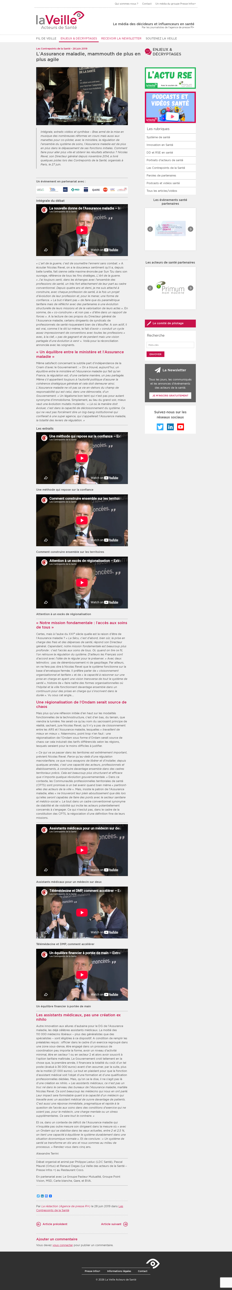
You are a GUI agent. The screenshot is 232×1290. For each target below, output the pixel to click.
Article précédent (55, 1224)
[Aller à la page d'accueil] (60, 20)
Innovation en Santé (160, 145)
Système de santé (158, 137)
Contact (147, 3)
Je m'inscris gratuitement (170, 395)
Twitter (160, 426)
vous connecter (62, 1245)
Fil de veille (46, 38)
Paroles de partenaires (161, 175)
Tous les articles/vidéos (162, 190)
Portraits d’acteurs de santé (165, 160)
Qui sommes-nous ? (126, 3)
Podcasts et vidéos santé (163, 183)
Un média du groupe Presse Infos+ (175, 3)
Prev (150, 229)
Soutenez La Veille (161, 38)
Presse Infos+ (92, 1271)
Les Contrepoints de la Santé (166, 167)
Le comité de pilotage (168, 323)
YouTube (180, 426)
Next (190, 229)
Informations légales (119, 1271)
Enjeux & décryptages (79, 38)
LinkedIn (170, 426)
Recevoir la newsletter (121, 38)
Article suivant (111, 1224)
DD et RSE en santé (160, 152)
